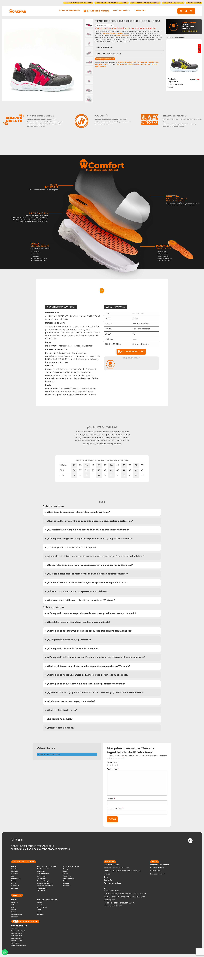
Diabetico (14, 871)
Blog (106, 877)
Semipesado (100, 66)
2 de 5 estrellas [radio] (110, 765)
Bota (13, 905)
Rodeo (13, 881)
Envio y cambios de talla (109, 54)
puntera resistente (122, 35)
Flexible (137, 64)
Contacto (108, 880)
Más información (189, 31)
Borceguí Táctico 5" (18, 931)
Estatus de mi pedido (159, 865)
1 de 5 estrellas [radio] (108, 765)
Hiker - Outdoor (16, 914)
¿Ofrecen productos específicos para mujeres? (72, 547)
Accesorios (140, 11)
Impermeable (41, 876)
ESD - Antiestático (43, 873)
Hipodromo (67, 876)
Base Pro (14, 869)
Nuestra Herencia (111, 865)
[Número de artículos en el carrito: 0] (191, 11)
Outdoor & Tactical (99, 11)
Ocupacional (41, 878)
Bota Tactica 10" (16, 933)
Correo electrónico (115, 808)
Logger (39, 905)
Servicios (14, 888)
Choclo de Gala (16, 940)
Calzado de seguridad (69, 11)
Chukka (14, 912)
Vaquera (66, 883)
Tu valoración (112, 769)
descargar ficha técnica (133, 351)
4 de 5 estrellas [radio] (115, 765)
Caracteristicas (105, 47)
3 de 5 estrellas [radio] (113, 765)
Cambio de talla (157, 868)
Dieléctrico (130, 62)
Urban (39, 912)
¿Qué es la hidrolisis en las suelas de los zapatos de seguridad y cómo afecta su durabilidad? (96, 556)
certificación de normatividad (113, 33)
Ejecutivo (14, 873)
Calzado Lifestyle (121, 11)
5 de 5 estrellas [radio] (118, 765)
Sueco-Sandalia (68, 878)
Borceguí (66, 869)
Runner (98, 64)
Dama (130, 64)
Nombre (111, 799)
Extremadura (15, 878)
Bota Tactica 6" (16, 936)
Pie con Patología (43, 881)
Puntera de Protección (147, 62)
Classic (39, 902)
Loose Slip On (42, 907)
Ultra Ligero (41, 890)
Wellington (66, 886)
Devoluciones (156, 871)
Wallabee (14, 917)
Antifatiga (122, 64)
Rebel (39, 909)
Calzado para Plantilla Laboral (117, 868)
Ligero (144, 64)
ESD (12, 876)
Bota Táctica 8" (16, 938)
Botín (65, 871)
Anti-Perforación (43, 869)
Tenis (104, 64)
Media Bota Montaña (18, 945)
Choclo (121, 62)
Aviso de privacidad (112, 883)
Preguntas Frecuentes (105, 59)
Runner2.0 (15, 886)
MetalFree (152, 64)
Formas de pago (157, 874)
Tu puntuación (113, 762)
